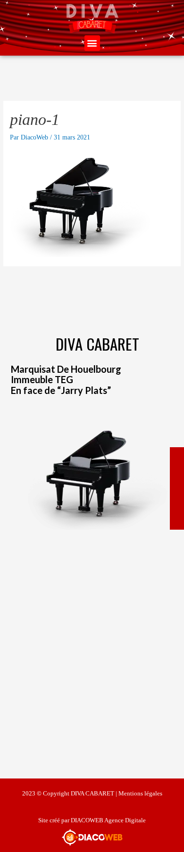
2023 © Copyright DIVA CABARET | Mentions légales (92, 793)
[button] (92, 43)
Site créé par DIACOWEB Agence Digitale (92, 820)
